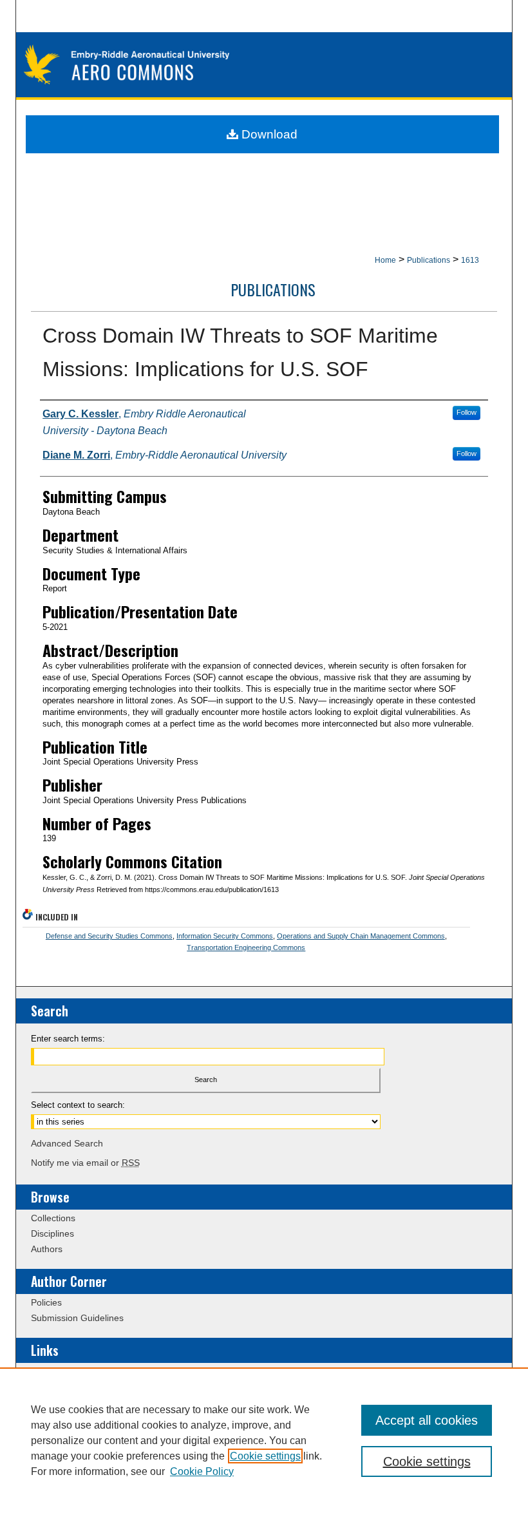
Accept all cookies (426, 1420)
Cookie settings (265, 1456)
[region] (264, 1440)
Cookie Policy (202, 1471)
